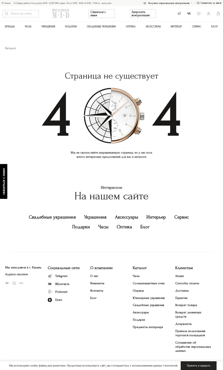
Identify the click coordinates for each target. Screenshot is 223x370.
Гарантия (181, 298)
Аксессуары (126, 217)
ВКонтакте (62, 284)
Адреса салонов (16, 274)
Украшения (48, 26)
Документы (183, 324)
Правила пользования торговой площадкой (190, 333)
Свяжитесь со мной (211, 3)
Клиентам (184, 267)
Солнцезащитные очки (149, 283)
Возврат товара (186, 305)
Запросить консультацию (141, 13)
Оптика (131, 26)
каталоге (140, 156)
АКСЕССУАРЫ (153, 26)
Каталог (140, 267)
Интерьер (176, 26)
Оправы (138, 290)
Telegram (61, 276)
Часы (28, 26)
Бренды (10, 26)
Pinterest (61, 291)
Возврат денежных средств (188, 314)
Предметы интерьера (148, 327)
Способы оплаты (187, 283)
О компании (101, 267)
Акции (179, 276)
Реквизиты (97, 283)
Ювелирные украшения (149, 298)
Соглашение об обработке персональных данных (193, 347)
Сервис (196, 26)
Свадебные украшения (101, 26)
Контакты (96, 290)
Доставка (182, 290)
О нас (94, 276)
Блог (214, 26)
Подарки (71, 26)
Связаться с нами (98, 13)
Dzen (58, 300)
